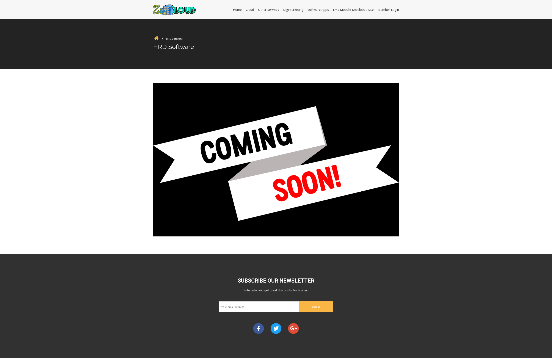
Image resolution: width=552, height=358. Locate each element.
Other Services (268, 10)
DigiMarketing (293, 10)
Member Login (388, 10)
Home (237, 10)
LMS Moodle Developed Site (353, 10)
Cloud (250, 10)
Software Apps (318, 10)
